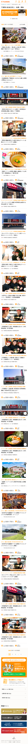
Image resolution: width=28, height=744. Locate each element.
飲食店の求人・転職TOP (6, 4)
